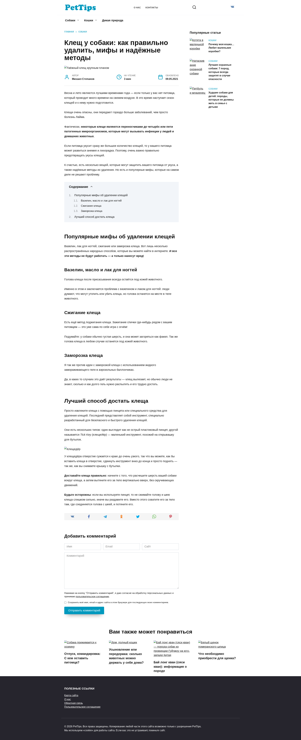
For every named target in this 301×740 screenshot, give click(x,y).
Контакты (151, 7)
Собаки (70, 20)
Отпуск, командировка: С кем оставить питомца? (82, 658)
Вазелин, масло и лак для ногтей (101, 200)
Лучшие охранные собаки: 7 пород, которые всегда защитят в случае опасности (220, 71)
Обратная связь (73, 703)
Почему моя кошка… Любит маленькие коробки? (221, 48)
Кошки (88, 20)
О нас (137, 7)
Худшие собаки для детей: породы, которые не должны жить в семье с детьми (221, 99)
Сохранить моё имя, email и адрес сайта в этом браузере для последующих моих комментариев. (118, 602)
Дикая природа (112, 20)
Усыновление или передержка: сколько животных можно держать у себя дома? (126, 656)
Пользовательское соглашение (82, 706)
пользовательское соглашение (92, 596)
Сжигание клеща (91, 205)
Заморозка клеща (91, 211)
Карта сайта (71, 695)
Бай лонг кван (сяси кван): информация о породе (170, 666)
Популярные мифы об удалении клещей (101, 195)
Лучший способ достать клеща (94, 216)
